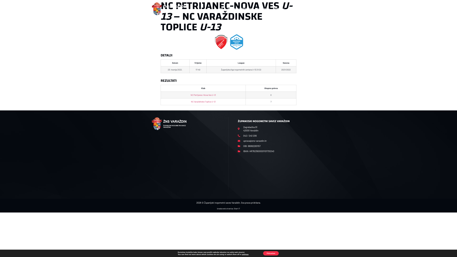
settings (245, 254)
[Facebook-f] (289, 8)
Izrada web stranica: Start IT (228, 208)
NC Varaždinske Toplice (203, 101)
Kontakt (278, 9)
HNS (221, 9)
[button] (301, 9)
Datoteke (262, 9)
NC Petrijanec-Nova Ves (203, 95)
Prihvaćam (271, 253)
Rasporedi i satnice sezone (241, 9)
